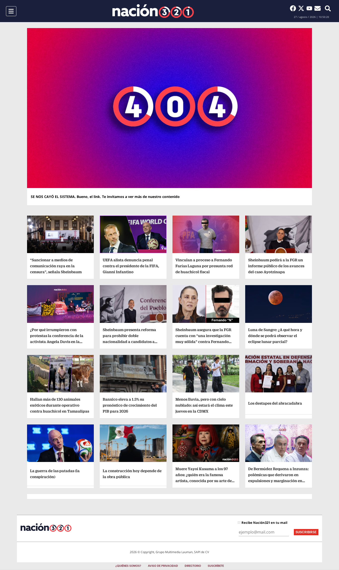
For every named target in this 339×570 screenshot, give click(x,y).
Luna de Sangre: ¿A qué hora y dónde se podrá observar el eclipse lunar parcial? (275, 336)
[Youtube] (310, 8)
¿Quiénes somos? (128, 566)
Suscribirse (306, 532)
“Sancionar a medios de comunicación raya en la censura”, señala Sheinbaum (56, 266)
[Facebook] (294, 8)
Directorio (193, 566)
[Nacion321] (153, 11)
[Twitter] (302, 8)
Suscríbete (216, 566)
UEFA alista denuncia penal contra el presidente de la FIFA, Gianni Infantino (131, 266)
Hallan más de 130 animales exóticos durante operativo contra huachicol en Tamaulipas (59, 405)
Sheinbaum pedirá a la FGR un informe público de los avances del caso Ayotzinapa (276, 266)
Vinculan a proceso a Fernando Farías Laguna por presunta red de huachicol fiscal (204, 266)
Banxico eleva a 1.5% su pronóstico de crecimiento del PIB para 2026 (130, 405)
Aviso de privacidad (163, 566)
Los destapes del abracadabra (275, 403)
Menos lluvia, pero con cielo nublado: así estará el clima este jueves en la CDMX (204, 405)
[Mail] (317, 8)
